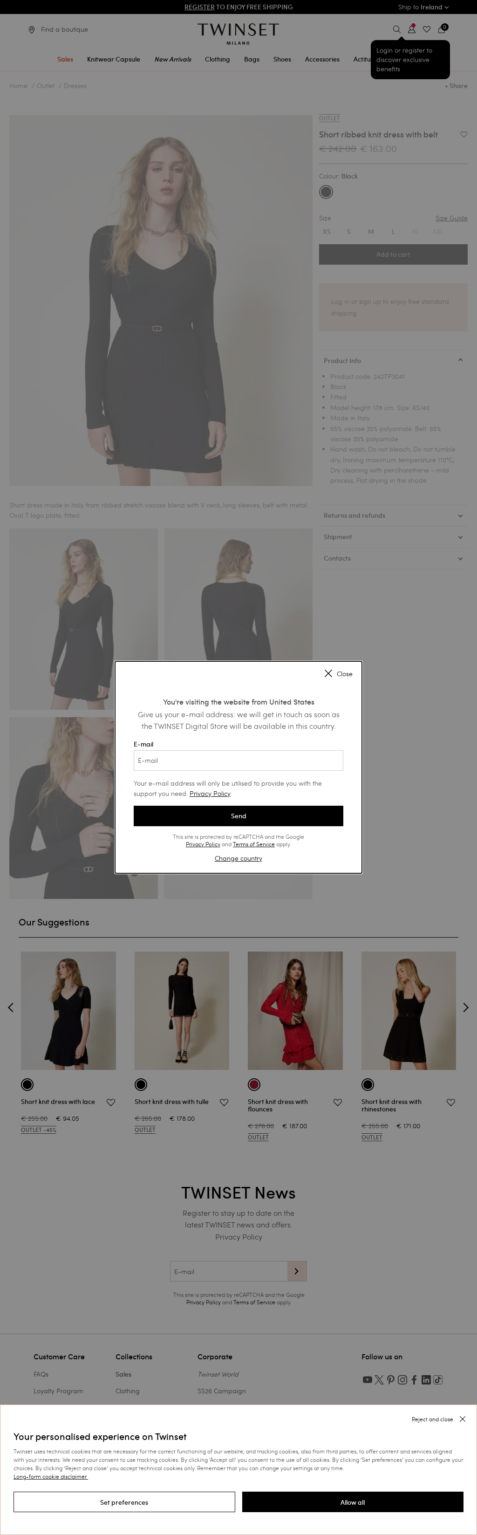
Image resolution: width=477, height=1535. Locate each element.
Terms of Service (254, 844)
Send (238, 816)
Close (345, 674)
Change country (238, 858)
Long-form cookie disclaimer (50, 1476)
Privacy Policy (210, 793)
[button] (124, 1502)
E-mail (143, 744)
